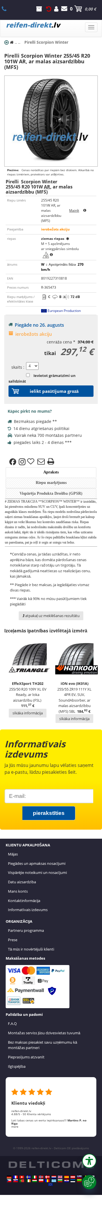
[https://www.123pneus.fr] (15, 1177)
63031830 (7, 8)
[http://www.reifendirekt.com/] (50, 1184)
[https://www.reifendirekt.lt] (79, 1180)
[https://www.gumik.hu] (34, 1180)
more (14, 1127)
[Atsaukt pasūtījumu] (48, 8)
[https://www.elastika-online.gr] (54, 1180)
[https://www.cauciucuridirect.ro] (47, 1180)
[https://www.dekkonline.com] (41, 1177)
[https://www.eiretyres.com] (28, 1180)
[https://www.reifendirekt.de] (9, 1177)
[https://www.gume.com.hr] (66, 1180)
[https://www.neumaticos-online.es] (66, 1177)
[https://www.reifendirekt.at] (73, 1177)
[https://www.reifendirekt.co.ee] (73, 1180)
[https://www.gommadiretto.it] (34, 1177)
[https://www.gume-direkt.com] (79, 1177)
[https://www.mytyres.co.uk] (60, 1177)
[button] (89, 1161)
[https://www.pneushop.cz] (9, 1180)
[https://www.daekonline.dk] (47, 1177)
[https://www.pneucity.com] (22, 1180)
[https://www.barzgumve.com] (60, 1180)
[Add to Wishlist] (31, 461)
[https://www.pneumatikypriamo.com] (15, 1180)
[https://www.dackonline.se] (28, 1177)
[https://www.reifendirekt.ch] (22, 1177)
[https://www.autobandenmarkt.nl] (54, 1177)
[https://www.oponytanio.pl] (41, 1180)
